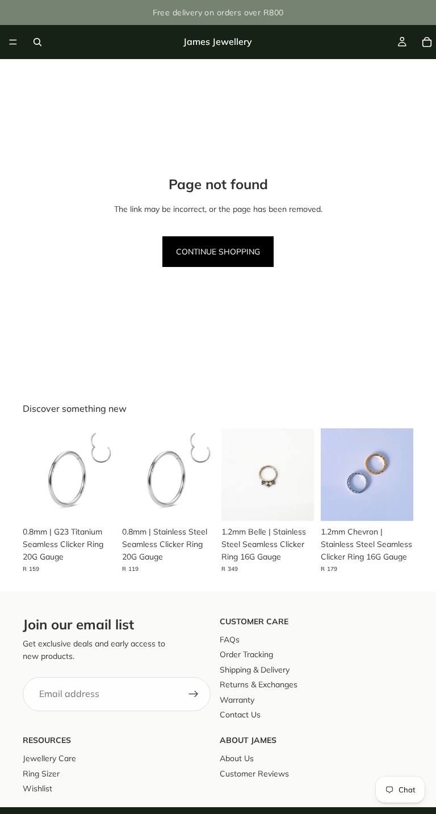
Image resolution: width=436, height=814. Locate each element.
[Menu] (13, 42)
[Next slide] (102, 474)
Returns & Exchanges (258, 685)
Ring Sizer (41, 774)
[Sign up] (194, 694)
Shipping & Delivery (255, 670)
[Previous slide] (35, 474)
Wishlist (37, 788)
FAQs (230, 639)
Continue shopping (218, 252)
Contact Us (240, 714)
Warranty (237, 700)
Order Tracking (246, 655)
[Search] (37, 42)
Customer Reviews (254, 774)
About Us (237, 759)
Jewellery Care (49, 759)
